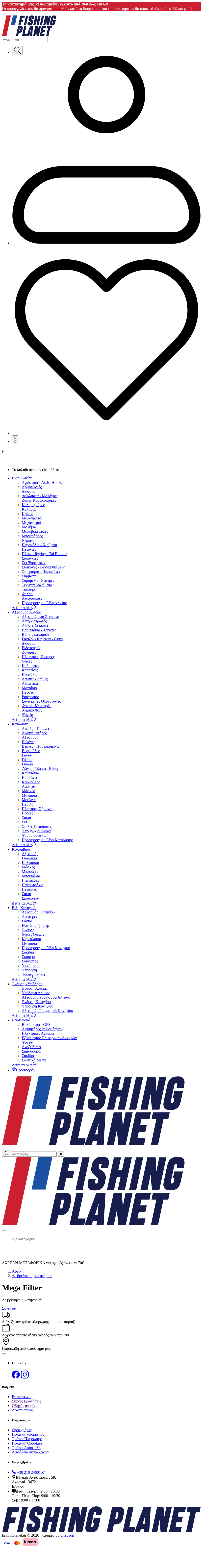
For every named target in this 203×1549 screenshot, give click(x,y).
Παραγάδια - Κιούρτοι (39, 545)
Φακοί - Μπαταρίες (37, 706)
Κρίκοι (27, 514)
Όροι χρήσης (22, 1430)
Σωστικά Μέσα (34, 1060)
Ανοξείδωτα (31, 1047)
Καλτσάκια (30, 773)
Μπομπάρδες (32, 536)
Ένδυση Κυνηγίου (36, 1002)
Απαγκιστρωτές (34, 621)
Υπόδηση (29, 970)
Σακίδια (28, 952)
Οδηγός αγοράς (24, 1405)
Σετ (24, 822)
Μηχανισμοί (31, 522)
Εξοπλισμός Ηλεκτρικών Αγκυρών (49, 1038)
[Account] (106, 243)
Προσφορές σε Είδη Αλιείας (44, 603)
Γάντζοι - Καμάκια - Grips (42, 639)
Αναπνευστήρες (34, 733)
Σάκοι (26, 817)
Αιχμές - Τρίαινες (36, 728)
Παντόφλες (30, 880)
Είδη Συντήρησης (35, 925)
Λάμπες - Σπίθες (35, 679)
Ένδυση (28, 930)
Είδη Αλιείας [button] (22, 478)
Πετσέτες (29, 889)
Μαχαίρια (29, 688)
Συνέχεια (9, 1308)
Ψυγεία (27, 715)
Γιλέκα (27, 760)
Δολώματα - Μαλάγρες (40, 496)
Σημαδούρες (31, 1051)
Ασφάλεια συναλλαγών (30, 1452)
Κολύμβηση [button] (21, 849)
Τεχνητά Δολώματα (37, 585)
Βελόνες (28, 742)
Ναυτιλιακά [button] (21, 1020)
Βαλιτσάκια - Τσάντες (39, 630)
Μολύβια (29, 527)
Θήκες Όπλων (33, 934)
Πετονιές (29, 549)
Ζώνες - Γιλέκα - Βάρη (40, 768)
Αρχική (18, 1271)
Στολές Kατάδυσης (37, 826)
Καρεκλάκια (31, 939)
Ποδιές (27, 813)
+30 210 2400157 (30, 1472)
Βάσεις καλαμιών (36, 634)
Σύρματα (29, 576)
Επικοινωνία (21, 1397)
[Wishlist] (106, 433)
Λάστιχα (28, 786)
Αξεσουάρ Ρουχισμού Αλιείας (46, 997)
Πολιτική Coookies (27, 1443)
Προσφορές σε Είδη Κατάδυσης (47, 840)
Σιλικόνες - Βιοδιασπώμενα (43, 567)
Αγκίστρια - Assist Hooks (42, 482)
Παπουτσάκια (32, 885)
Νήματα (28, 540)
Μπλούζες (30, 871)
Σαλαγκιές (30, 558)
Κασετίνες (30, 670)
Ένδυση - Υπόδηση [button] (27, 984)
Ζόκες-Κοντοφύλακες (39, 500)
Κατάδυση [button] (20, 724)
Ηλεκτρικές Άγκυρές (38, 1033)
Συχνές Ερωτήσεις (26, 1401)
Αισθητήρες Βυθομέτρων (42, 1029)
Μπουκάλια (31, 876)
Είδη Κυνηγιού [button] (24, 908)
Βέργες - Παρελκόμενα (40, 746)
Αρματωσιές (32, 487)
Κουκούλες (31, 782)
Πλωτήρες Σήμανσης (38, 809)
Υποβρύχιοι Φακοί (36, 831)
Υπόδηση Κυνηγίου (37, 1006)
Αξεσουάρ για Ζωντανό (40, 617)
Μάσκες (28, 791)
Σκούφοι (28, 957)
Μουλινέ (29, 800)
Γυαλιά (27, 764)
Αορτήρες (29, 916)
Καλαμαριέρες (33, 505)
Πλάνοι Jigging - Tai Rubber (44, 554)
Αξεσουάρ (30, 737)
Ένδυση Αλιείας (34, 988)
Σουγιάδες (30, 961)
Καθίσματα (30, 666)
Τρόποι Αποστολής (27, 1448)
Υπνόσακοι (31, 965)
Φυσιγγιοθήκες (34, 974)
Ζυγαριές (29, 652)
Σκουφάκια (30, 898)
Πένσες (28, 692)
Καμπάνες (30, 777)
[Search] (17, 50)
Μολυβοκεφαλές (35, 531)
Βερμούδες (31, 751)
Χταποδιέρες (32, 598)
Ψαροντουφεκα (34, 835)
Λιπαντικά (30, 683)
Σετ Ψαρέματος (34, 563)
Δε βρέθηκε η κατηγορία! (32, 1276)
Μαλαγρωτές (32, 518)
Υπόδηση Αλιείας (36, 993)
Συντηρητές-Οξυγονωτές (41, 701)
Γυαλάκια (29, 858)
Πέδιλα (27, 804)
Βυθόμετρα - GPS (36, 1024)
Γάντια (27, 755)
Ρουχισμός (30, 697)
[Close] (4, 462)
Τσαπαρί (28, 589)
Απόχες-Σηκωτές (35, 625)
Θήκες (27, 661)
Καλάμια (29, 509)
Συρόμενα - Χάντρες (38, 580)
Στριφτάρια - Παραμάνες (41, 571)
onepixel (67, 1535)
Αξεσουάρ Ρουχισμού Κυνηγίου (47, 1010)
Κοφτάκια (29, 674)
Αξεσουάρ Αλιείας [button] (26, 612)
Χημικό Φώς (32, 710)
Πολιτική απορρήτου (28, 1434)
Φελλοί (27, 594)
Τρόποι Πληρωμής (27, 1439)
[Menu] (4, 14)
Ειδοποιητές (31, 648)
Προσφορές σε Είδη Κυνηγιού (46, 948)
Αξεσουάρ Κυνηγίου (38, 912)
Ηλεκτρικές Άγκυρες (38, 657)
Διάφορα (28, 491)
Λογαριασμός (22, 1410)
